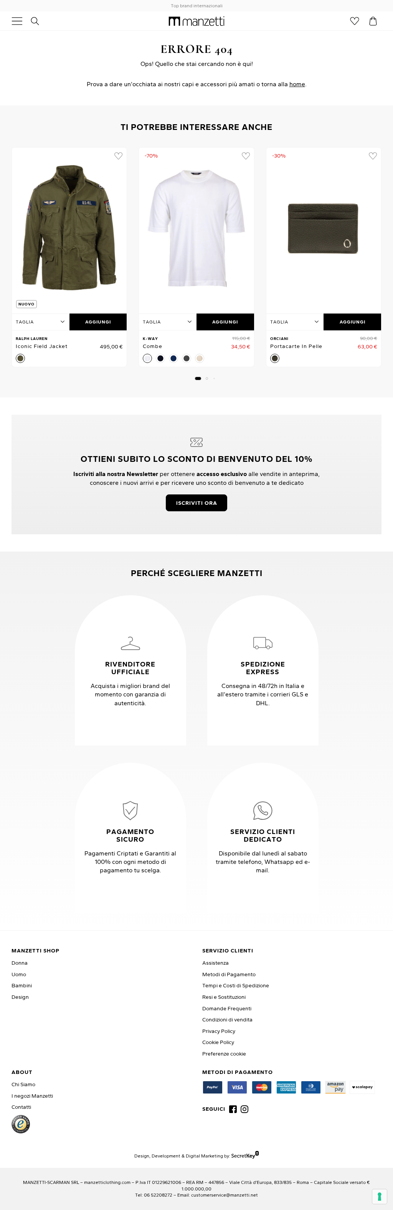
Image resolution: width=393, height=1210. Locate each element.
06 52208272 (158, 1195)
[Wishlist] (354, 21)
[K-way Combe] (196, 228)
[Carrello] (373, 21)
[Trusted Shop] (21, 1124)
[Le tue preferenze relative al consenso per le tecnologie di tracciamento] (379, 1196)
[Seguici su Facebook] (233, 1109)
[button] (198, 378)
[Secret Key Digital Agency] (245, 1156)
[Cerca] (39, 21)
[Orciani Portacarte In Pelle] (323, 228)
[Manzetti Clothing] (197, 21)
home (297, 84)
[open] (20, 21)
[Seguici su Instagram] (244, 1109)
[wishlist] (118, 156)
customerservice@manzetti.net (224, 1195)
